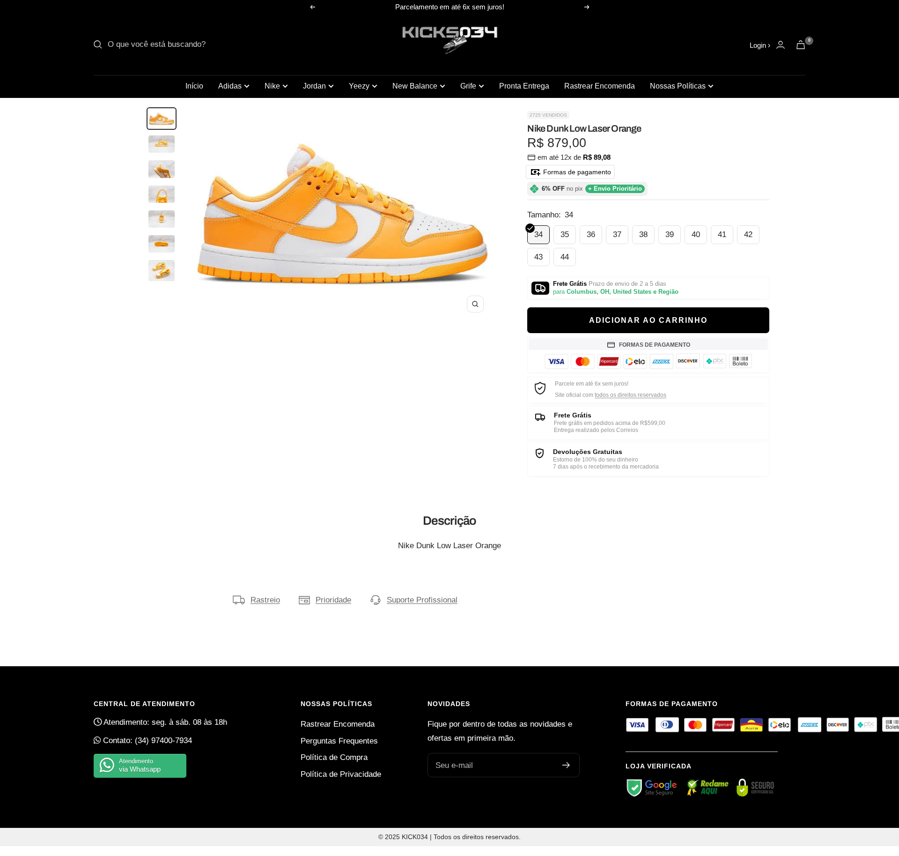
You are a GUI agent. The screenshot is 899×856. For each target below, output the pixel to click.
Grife (468, 86)
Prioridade (333, 599)
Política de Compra (334, 757)
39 (669, 234)
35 (564, 234)
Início (194, 86)
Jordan (314, 86)
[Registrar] (566, 765)
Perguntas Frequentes (339, 741)
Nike (272, 86)
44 (564, 257)
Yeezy (359, 86)
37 (617, 234)
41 (722, 234)
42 (748, 234)
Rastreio (265, 599)
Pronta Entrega (524, 86)
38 (643, 234)
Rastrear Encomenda (599, 86)
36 (591, 234)
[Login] (780, 45)
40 (696, 234)
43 (538, 257)
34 (538, 234)
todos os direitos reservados (630, 395)
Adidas (230, 86)
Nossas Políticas (678, 86)
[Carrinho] (800, 44)
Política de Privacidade (341, 774)
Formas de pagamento (576, 172)
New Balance (414, 86)
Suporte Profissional (422, 599)
